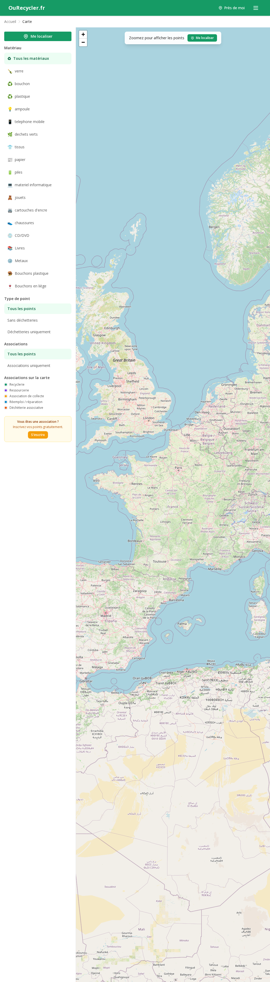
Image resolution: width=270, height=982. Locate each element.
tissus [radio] (16, 147)
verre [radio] (15, 71)
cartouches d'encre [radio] (27, 210)
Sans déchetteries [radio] (22, 320)
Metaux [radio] (17, 261)
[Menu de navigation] (256, 8)
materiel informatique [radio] (29, 185)
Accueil (10, 21)
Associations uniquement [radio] (28, 365)
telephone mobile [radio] (26, 122)
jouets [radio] (16, 197)
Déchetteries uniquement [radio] (29, 331)
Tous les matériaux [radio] (28, 58)
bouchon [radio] (18, 84)
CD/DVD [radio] (18, 235)
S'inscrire (38, 435)
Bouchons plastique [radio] (28, 273)
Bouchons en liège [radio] (26, 286)
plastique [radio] (18, 96)
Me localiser (41, 36)
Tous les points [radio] (21, 308)
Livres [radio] (16, 248)
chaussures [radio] (20, 223)
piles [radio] (14, 172)
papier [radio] (16, 160)
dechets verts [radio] (22, 134)
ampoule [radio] (18, 109)
